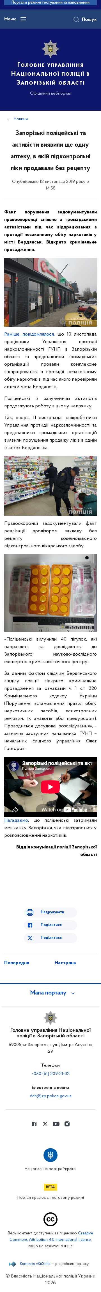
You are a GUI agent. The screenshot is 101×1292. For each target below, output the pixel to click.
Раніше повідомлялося (29, 334)
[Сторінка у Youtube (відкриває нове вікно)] (56, 1124)
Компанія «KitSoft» (35, 1264)
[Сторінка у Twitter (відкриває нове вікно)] (45, 1124)
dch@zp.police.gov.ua (51, 1096)
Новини (21, 119)
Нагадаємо (16, 820)
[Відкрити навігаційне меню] (23, 19)
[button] (50, 993)
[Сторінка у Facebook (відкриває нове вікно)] (34, 1124)
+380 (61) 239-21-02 (51, 1074)
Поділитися (51, 925)
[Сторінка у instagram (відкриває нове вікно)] (67, 1124)
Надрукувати (52, 912)
